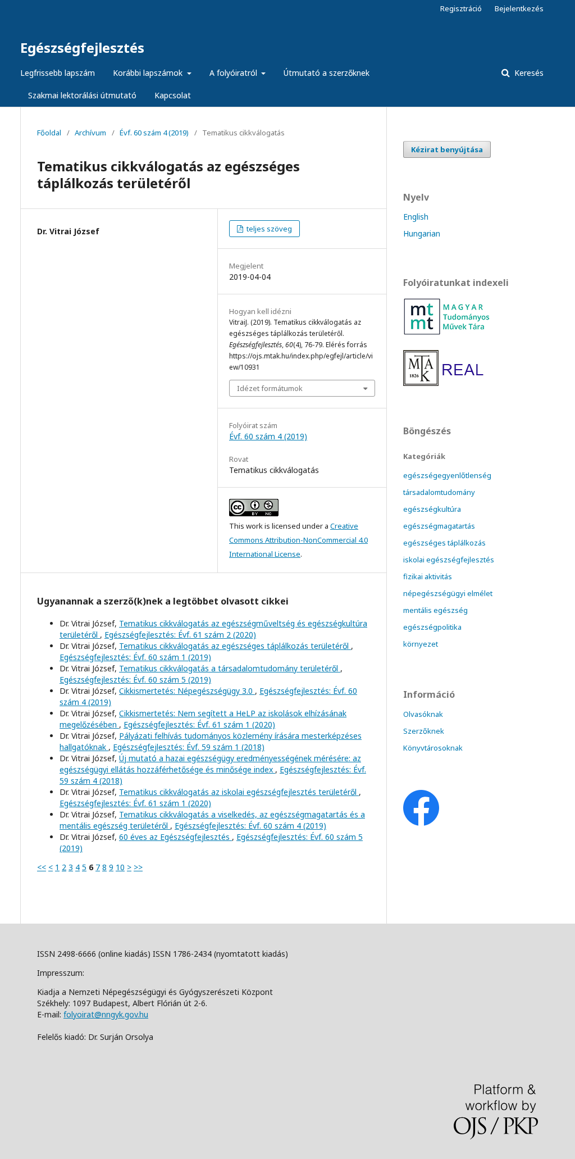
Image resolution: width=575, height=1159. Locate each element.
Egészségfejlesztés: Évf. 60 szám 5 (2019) (135, 679)
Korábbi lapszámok (149, 72)
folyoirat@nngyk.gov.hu (105, 1014)
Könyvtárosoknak (433, 748)
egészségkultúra (432, 509)
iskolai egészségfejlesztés (448, 559)
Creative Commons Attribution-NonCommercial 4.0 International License (298, 540)
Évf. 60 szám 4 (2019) (154, 133)
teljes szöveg (268, 229)
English (415, 216)
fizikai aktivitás (427, 576)
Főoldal (49, 133)
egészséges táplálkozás (444, 543)
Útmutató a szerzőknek (326, 72)
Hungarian (421, 233)
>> (138, 867)
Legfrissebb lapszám (57, 72)
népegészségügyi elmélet (447, 593)
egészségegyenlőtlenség (447, 475)
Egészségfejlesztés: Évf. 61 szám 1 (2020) (199, 724)
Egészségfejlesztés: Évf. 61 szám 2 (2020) (180, 634)
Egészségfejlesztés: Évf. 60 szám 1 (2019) (135, 657)
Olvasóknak (423, 714)
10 (120, 867)
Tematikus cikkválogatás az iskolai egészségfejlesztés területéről (239, 792)
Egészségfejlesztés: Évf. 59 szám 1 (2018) (188, 747)
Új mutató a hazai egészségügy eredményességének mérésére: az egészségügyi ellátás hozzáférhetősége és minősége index (210, 764)
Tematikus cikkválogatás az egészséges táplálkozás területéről (235, 645)
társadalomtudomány (439, 492)
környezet (420, 644)
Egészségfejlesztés (82, 47)
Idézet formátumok (270, 388)
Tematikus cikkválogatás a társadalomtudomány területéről (229, 668)
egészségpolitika (432, 627)
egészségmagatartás (439, 526)
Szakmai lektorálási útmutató (82, 95)
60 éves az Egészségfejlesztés (175, 836)
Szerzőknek (423, 731)
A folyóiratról (234, 72)
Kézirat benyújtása (447, 149)
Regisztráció (461, 8)
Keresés (528, 72)
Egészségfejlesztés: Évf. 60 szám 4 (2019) (250, 825)
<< (41, 867)
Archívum (90, 133)
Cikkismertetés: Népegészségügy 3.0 (187, 690)
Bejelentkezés (519, 8)
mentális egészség (435, 610)
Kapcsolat (172, 95)
